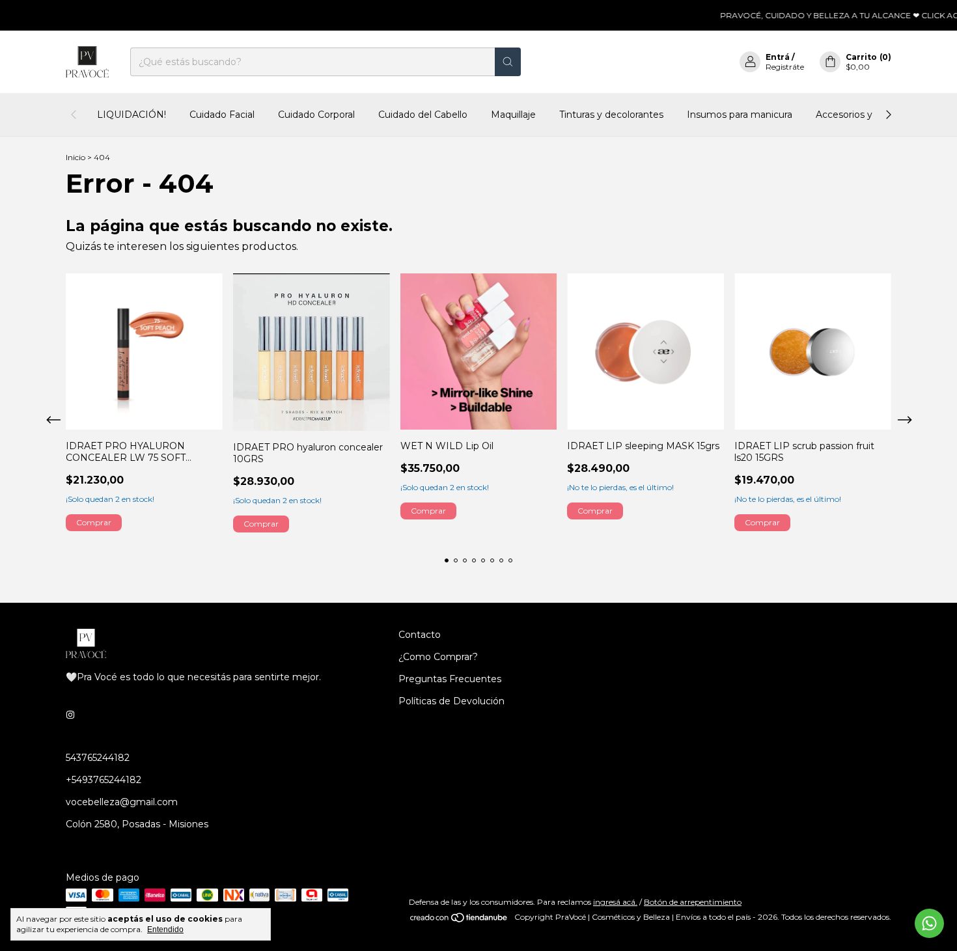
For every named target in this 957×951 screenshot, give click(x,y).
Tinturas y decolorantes (611, 114)
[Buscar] (508, 62)
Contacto (419, 635)
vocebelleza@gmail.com (122, 802)
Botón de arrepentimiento (693, 902)
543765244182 (98, 758)
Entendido (165, 929)
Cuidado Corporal (316, 114)
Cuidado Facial (222, 114)
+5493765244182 (103, 780)
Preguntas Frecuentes (449, 679)
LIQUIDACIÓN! (131, 114)
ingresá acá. (615, 902)
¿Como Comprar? (438, 657)
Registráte (785, 67)
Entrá (778, 57)
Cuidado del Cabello (422, 114)
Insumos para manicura (739, 114)
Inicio (75, 157)
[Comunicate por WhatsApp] (929, 923)
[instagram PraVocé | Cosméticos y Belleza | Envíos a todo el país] (70, 715)
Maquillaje (513, 114)
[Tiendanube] (459, 920)
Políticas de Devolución (451, 701)
